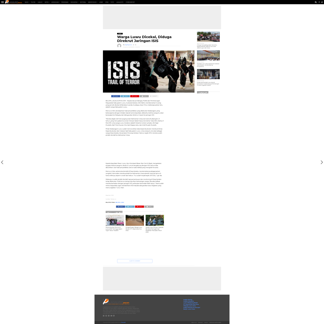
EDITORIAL (83, 2)
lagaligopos (128, 44)
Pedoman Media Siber (215, 322)
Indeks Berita (187, 299)
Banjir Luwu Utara (189, 309)
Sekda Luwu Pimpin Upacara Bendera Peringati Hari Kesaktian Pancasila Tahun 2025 (154, 230)
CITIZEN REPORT (130, 2)
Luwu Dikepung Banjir (190, 302)
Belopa (118, 202)
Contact (200, 322)
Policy (206, 322)
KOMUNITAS (74, 2)
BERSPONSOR (92, 2)
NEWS (26, 2)
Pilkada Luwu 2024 (189, 306)
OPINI (106, 2)
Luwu (122, 202)
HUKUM (40, 2)
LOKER (101, 2)
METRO (47, 2)
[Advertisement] (162, 17)
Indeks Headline (188, 301)
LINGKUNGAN (55, 2)
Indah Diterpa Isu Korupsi (191, 307)
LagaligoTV (119, 2)
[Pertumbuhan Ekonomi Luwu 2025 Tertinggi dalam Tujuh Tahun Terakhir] (115, 225)
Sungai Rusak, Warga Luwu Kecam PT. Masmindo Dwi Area (134, 229)
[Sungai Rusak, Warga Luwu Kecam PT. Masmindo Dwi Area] (135, 225)
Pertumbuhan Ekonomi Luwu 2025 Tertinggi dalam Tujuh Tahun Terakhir (114, 229)
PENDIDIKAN (64, 2)
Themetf (123, 322)
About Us (194, 322)
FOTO (112, 2)
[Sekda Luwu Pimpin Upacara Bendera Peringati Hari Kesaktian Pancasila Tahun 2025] (155, 225)
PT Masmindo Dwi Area (191, 304)
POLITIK (33, 2)
